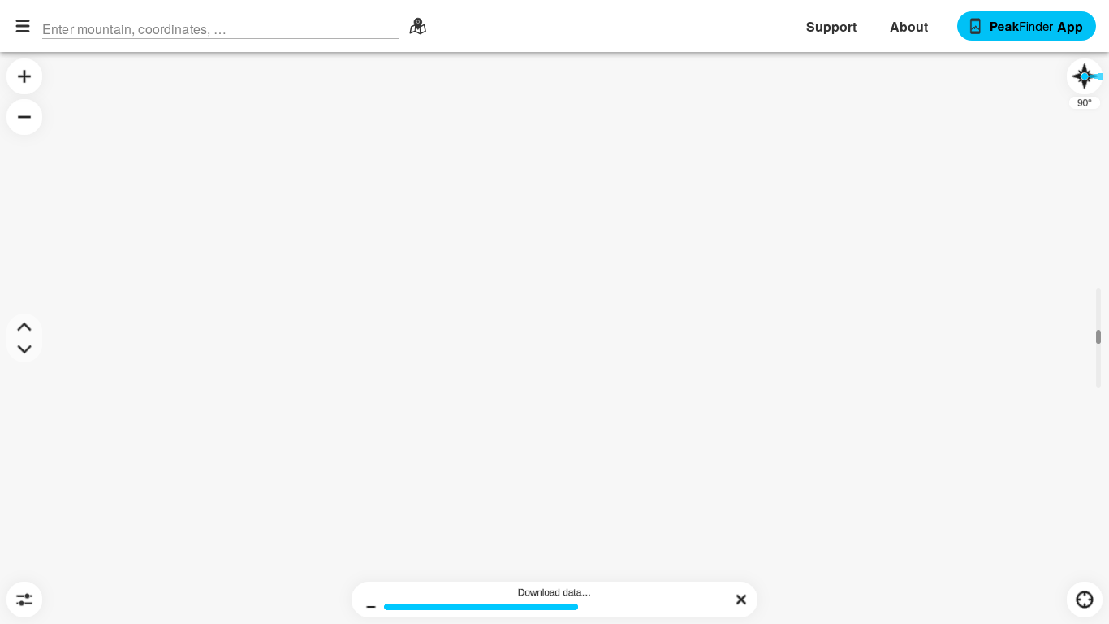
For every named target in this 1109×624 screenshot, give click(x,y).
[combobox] (220, 26)
